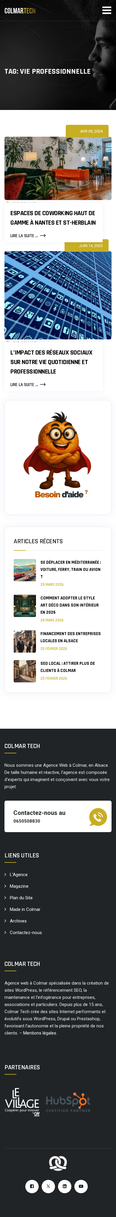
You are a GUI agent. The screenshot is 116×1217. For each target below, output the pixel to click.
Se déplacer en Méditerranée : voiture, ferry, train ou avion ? (70, 570)
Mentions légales (39, 1033)
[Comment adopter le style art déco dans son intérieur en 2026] (25, 609)
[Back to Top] (103, 1207)
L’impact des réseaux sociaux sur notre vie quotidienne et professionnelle (51, 362)
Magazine (19, 886)
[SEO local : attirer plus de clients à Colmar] (25, 671)
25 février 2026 (53, 648)
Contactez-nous (26, 932)
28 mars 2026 (52, 620)
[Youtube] (81, 1186)
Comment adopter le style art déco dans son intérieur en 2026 (69, 605)
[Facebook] (32, 1186)
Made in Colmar (25, 909)
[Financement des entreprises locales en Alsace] (25, 641)
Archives (18, 921)
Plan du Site (21, 897)
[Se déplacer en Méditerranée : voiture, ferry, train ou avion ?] (25, 573)
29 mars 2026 (52, 584)
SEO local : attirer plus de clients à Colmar (67, 667)
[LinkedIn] (64, 1186)
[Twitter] (48, 1186)
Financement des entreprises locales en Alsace (70, 637)
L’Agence (19, 874)
